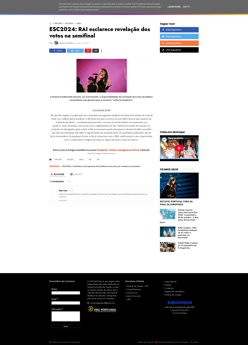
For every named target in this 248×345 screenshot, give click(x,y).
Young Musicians (134, 289)
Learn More (174, 7)
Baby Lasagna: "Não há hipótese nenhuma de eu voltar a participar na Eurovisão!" (187, 232)
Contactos (169, 288)
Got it (186, 7)
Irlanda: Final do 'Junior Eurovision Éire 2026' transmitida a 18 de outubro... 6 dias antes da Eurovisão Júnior (179, 216)
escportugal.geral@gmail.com (102, 303)
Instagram (124, 150)
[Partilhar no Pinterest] (88, 51)
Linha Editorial (170, 281)
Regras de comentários (175, 291)
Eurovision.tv (132, 292)
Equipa (168, 284)
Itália (79, 23)
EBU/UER (58, 23)
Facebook (101, 150)
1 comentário (57, 181)
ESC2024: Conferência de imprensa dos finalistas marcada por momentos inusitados (101, 166)
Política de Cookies (173, 294)
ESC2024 (69, 23)
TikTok (135, 150)
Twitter (112, 150)
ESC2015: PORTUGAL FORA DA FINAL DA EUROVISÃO (176, 203)
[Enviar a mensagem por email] (95, 51)
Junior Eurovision (134, 296)
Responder (63, 201)
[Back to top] (241, 338)
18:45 (71, 191)
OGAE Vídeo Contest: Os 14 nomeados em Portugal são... (188, 245)
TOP (98, 159)
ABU (129, 299)
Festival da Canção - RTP (137, 286)
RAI (90, 159)
